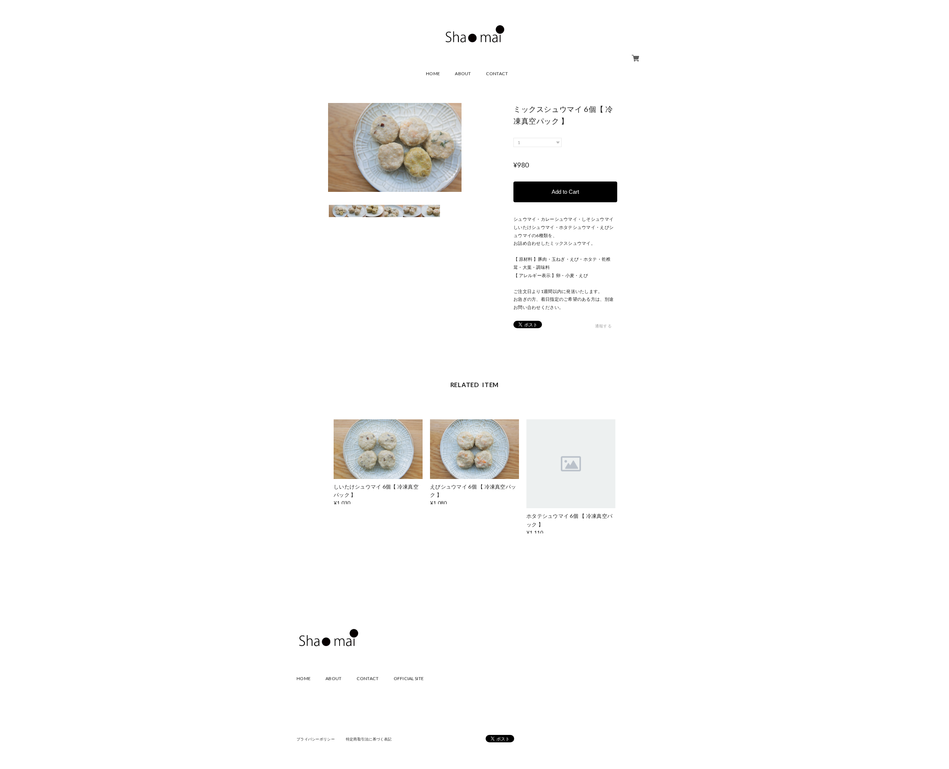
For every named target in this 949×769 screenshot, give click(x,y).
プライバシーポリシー (316, 739)
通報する (603, 325)
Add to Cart (565, 192)
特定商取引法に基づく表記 (368, 739)
